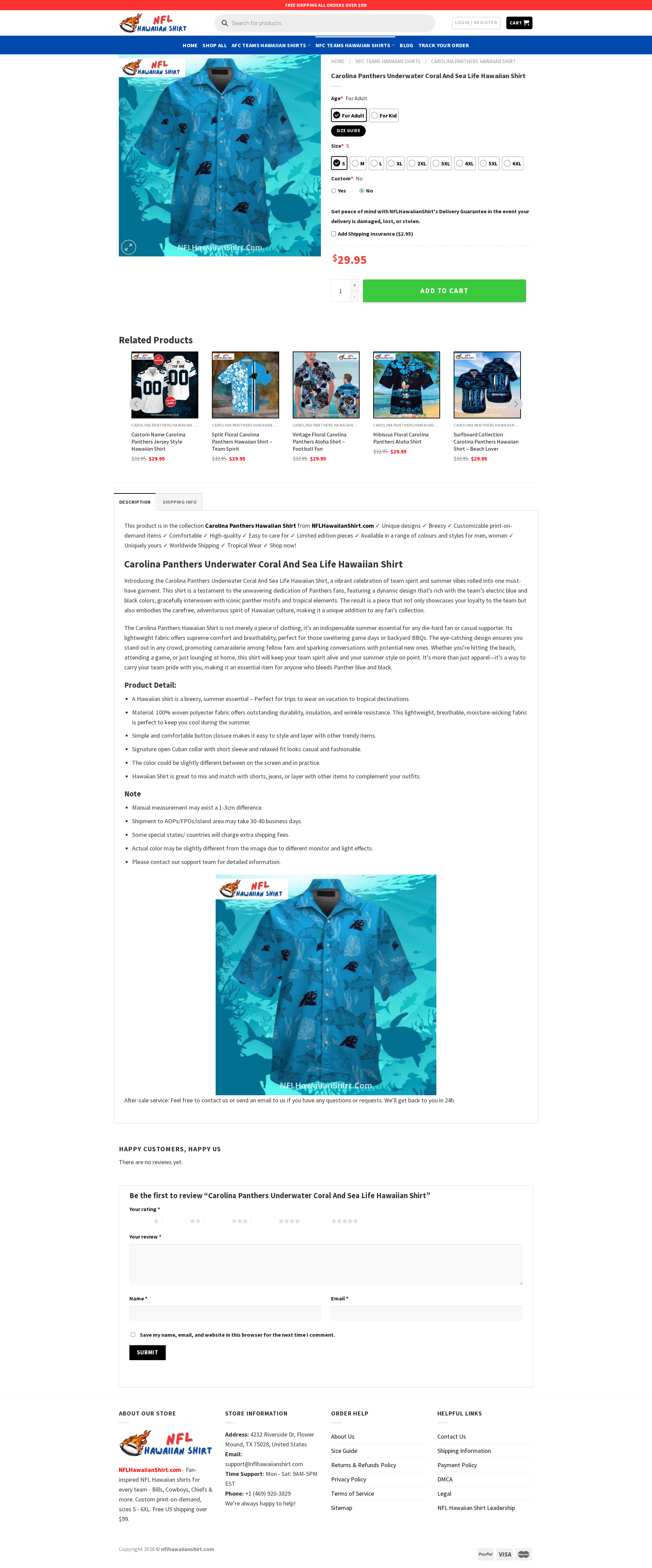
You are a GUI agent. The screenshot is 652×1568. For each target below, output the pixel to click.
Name (138, 1298)
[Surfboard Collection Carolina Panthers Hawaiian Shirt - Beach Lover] (487, 385)
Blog (406, 45)
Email (339, 1298)
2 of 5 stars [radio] (176, 1221)
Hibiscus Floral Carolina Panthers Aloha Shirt (401, 438)
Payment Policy (457, 1465)
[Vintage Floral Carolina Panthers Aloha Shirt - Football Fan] (326, 385)
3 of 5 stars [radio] (218, 1221)
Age (337, 98)
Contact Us (451, 1436)
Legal (444, 1493)
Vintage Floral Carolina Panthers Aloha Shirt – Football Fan (319, 441)
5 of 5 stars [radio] (317, 1221)
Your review (145, 1236)
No (369, 190)
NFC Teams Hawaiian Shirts (353, 45)
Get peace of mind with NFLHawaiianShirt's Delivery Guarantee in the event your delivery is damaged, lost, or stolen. (430, 216)
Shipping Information (464, 1451)
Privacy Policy (348, 1479)
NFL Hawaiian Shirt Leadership (476, 1508)
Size (337, 145)
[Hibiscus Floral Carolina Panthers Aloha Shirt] (406, 385)
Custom (342, 178)
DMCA (445, 1479)
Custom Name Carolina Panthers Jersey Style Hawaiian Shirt (158, 441)
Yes (342, 190)
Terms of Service (352, 1493)
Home (190, 45)
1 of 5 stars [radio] (139, 1221)
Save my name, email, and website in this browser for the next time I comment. (237, 1334)
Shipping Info (180, 502)
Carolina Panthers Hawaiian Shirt (473, 61)
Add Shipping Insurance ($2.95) (375, 233)
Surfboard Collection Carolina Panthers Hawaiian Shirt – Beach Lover (486, 441)
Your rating (144, 1209)
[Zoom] (128, 247)
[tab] (135, 501)
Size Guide (344, 1451)
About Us (343, 1436)
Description (134, 502)
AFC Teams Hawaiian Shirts (269, 45)
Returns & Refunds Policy (363, 1465)
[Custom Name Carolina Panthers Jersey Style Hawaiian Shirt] (165, 385)
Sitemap (341, 1508)
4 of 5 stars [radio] (264, 1221)
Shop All (214, 45)
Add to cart (444, 290)
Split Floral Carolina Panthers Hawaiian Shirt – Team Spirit (242, 441)
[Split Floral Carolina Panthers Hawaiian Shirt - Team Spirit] (245, 385)
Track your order (443, 45)
